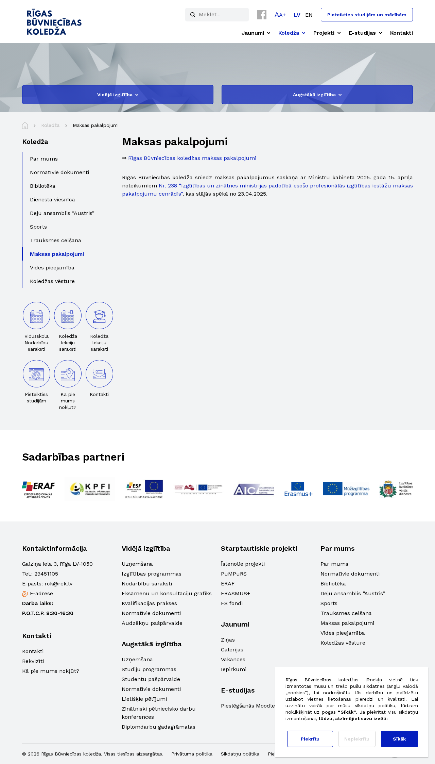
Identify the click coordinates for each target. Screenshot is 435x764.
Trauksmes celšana (346, 613)
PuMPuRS (234, 573)
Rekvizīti (33, 661)
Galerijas (232, 649)
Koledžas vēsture (342, 643)
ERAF (228, 583)
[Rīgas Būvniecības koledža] (54, 21)
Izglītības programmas (151, 573)
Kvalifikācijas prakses (149, 603)
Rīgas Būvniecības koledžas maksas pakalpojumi (192, 158)
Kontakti (33, 651)
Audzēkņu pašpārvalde (152, 623)
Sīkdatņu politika (240, 754)
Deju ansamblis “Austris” (352, 593)
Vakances (233, 659)
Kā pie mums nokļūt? (50, 671)
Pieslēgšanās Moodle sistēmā (259, 705)
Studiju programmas (149, 669)
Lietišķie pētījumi (144, 699)
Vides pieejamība (342, 633)
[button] (280, 14)
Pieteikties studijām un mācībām (366, 14)
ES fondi (232, 603)
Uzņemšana (137, 564)
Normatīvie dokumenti (151, 613)
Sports (328, 603)
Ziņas (228, 639)
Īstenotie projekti (243, 564)
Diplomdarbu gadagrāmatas (158, 727)
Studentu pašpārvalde (151, 679)
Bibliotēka (333, 583)
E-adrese (41, 593)
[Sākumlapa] (25, 125)
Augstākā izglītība (314, 94)
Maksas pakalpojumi (347, 623)
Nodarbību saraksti (147, 583)
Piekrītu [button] (310, 739)
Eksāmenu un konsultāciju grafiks (167, 593)
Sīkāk (399, 739)
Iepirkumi (233, 669)
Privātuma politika (191, 754)
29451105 (46, 573)
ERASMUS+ (235, 593)
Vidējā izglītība (115, 94)
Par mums (334, 564)
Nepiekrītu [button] (356, 739)
